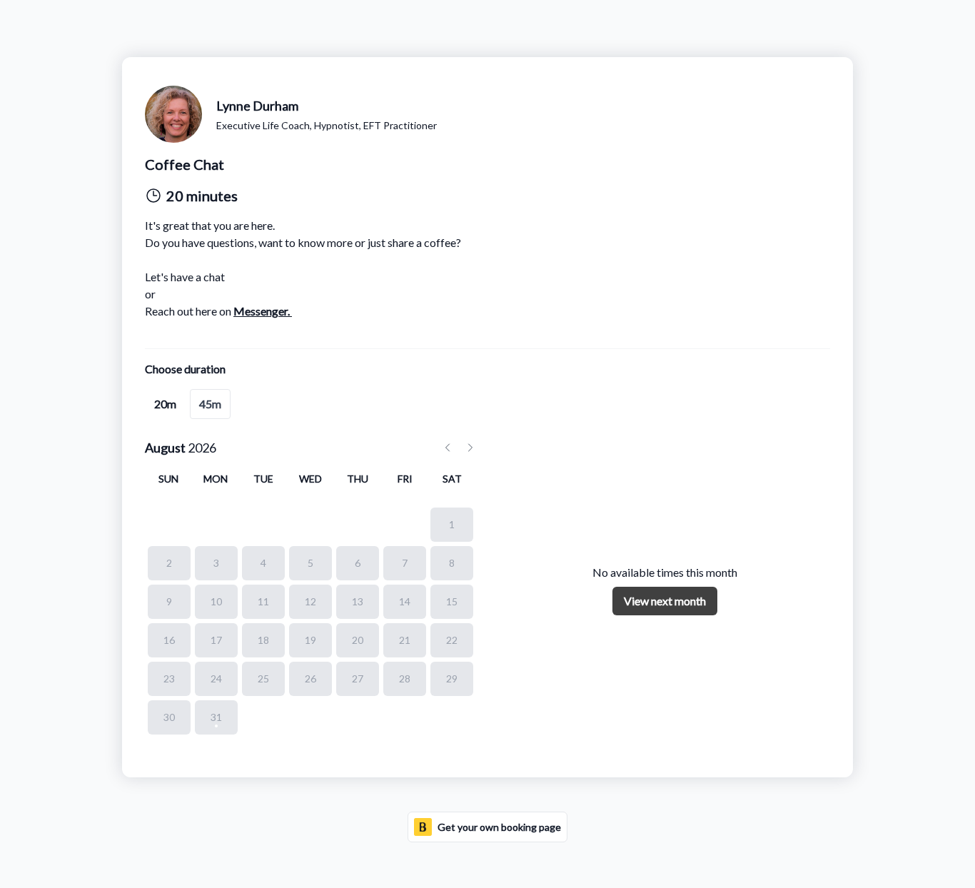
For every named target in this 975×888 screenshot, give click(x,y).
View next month (665, 600)
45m (210, 403)
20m (165, 403)
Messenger (260, 311)
